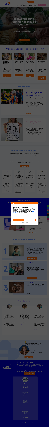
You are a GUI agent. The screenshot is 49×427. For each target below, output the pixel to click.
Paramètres (30, 220)
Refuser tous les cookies (24, 222)
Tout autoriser (18, 220)
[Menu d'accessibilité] (48, 1)
